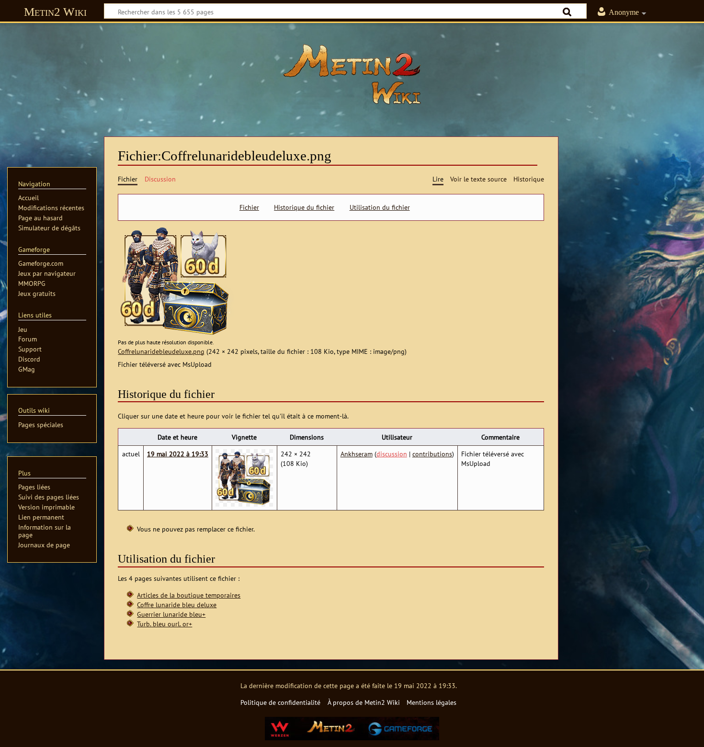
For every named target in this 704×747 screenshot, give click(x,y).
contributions (432, 453)
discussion (391, 453)
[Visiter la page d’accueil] (352, 74)
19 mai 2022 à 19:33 (177, 453)
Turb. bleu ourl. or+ (164, 623)
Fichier (249, 207)
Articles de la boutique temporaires (188, 595)
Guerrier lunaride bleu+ (171, 614)
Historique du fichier (304, 207)
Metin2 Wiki (55, 11)
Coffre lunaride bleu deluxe (176, 604)
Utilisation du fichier (380, 207)
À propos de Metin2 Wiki (364, 702)
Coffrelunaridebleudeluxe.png (161, 351)
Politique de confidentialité (280, 702)
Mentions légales (431, 702)
